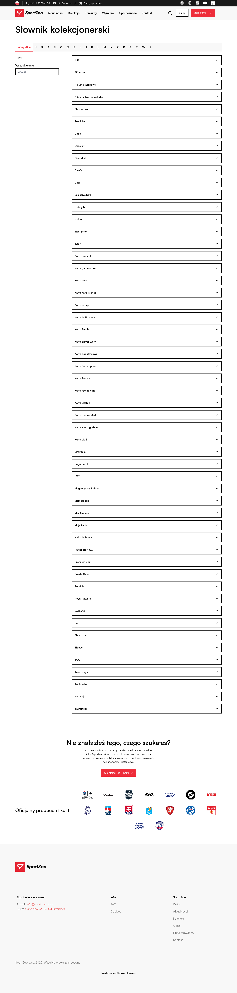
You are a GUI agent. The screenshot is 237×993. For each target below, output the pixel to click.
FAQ (113, 904)
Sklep (182, 12)
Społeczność (128, 13)
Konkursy (91, 13)
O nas (177, 925)
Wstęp (177, 904)
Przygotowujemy (183, 932)
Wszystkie (24, 47)
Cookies (116, 911)
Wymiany (108, 13)
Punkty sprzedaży (93, 3)
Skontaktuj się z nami (116, 772)
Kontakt (147, 13)
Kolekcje (74, 13)
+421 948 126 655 (40, 3)
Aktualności (55, 13)
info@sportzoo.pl (67, 3)
